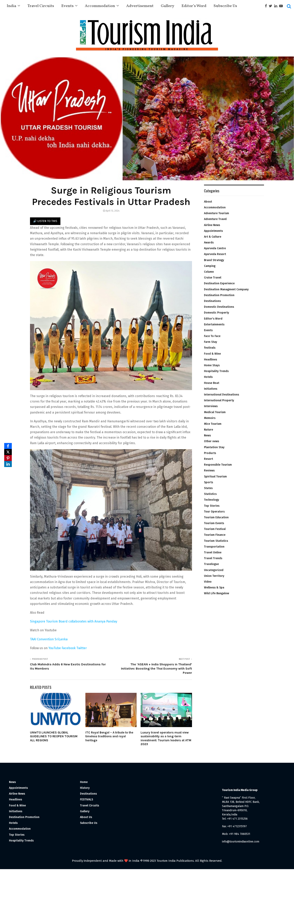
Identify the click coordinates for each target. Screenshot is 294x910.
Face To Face (212, 336)
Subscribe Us (225, 6)
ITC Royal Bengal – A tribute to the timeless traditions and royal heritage (109, 736)
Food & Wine (212, 353)
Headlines (210, 359)
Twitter (81, 648)
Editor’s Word (193, 6)
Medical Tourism (215, 412)
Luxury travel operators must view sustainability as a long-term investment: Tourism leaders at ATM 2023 (166, 738)
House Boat (211, 383)
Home (84, 782)
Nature (208, 429)
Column (209, 271)
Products (210, 453)
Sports (208, 482)
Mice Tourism (212, 424)
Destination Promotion (219, 295)
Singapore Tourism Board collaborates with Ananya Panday (73, 621)
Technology (211, 499)
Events (67, 6)
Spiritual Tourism (215, 476)
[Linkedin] (276, 6)
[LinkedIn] (8, 464)
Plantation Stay (214, 447)
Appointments (213, 231)
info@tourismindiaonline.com (240, 841)
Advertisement (140, 6)
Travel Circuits (40, 6)
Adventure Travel (215, 219)
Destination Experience (219, 283)
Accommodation (100, 6)
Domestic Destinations (219, 307)
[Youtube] (282, 6)
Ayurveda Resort (215, 254)
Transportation (214, 546)
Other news (211, 441)
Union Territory (214, 576)
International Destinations (221, 394)
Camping (209, 266)
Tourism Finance (214, 535)
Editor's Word (213, 318)
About (208, 201)
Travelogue (211, 564)
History (85, 788)
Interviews (211, 406)
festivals (209, 347)
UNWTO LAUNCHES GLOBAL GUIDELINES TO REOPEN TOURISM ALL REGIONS (53, 736)
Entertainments (214, 324)
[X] (8, 452)
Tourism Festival (215, 529)
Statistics (210, 494)
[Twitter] (271, 6)
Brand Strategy (214, 260)
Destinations (212, 301)
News (207, 435)
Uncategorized (213, 570)
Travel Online (212, 552)
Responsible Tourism (218, 464)
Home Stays (212, 365)
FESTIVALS (86, 799)
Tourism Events (214, 523)
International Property (219, 400)
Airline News (212, 225)
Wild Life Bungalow (216, 593)
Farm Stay (210, 342)
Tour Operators (214, 511)
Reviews (209, 470)
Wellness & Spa (214, 587)
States (208, 488)
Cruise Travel (212, 277)
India (11, 6)
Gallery (167, 6)
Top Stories (211, 505)
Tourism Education (216, 517)
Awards (209, 242)
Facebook (69, 648)
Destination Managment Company (226, 289)
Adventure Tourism (216, 213)
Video (208, 581)
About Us (86, 817)
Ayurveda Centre (215, 248)
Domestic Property (216, 312)
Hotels (208, 377)
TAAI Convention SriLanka (49, 639)
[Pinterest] (8, 458)
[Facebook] (267, 6)
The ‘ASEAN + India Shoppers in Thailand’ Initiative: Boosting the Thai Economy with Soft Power (156, 668)
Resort (208, 459)
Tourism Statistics (216, 541)
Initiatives (210, 388)
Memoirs (209, 418)
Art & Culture (212, 236)
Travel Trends (213, 558)
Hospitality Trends (216, 371)
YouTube (54, 648)
